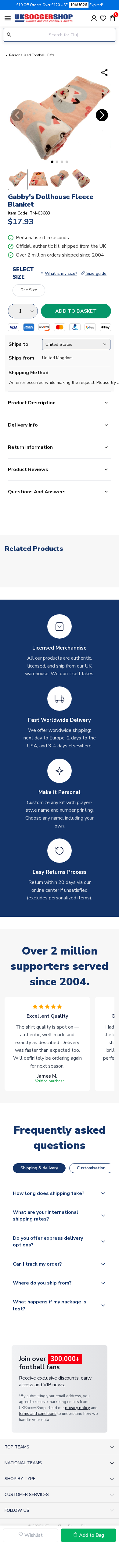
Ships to (18, 344)
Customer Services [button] (27, 1494)
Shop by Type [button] (20, 1479)
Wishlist (33, 1535)
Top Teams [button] (17, 1447)
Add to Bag (91, 1535)
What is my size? (61, 273)
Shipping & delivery (39, 1168)
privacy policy (77, 1408)
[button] (52, 162)
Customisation (91, 1168)
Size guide (95, 273)
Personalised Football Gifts (32, 55)
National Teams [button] (23, 1463)
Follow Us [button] (17, 1510)
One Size (28, 290)
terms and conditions (37, 1413)
